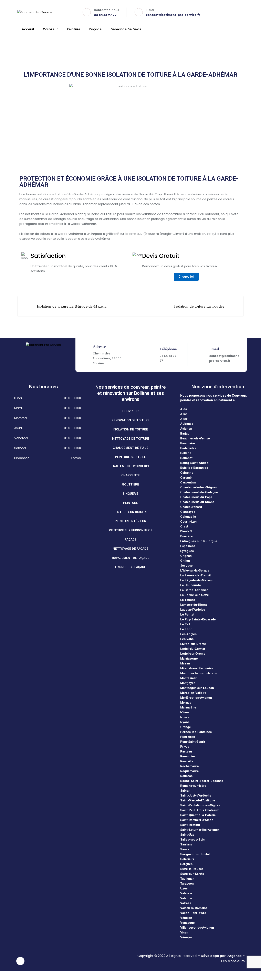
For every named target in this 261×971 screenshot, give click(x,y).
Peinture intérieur (130, 521)
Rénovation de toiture (130, 420)
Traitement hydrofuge (130, 466)
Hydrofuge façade (130, 567)
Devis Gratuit (228, 12)
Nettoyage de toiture (130, 438)
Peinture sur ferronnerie (130, 530)
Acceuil (28, 29)
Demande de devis (126, 29)
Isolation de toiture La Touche (199, 306)
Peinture (73, 29)
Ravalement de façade (130, 558)
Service (48, 44)
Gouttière (130, 484)
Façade (95, 29)
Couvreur (50, 29)
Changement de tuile (130, 448)
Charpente (130, 475)
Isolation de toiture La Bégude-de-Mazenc (71, 306)
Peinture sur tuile (130, 457)
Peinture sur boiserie (130, 512)
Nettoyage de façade (130, 549)
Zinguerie (130, 493)
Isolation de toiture (130, 429)
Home (31, 44)
